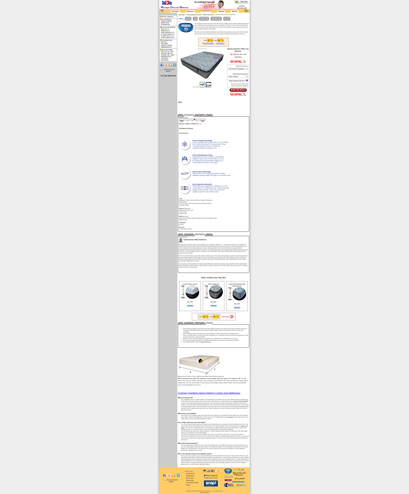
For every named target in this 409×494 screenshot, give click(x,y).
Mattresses (190, 11)
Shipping (226, 18)
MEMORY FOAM (165, 22)
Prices (180, 115)
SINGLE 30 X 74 (165, 29)
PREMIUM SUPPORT (166, 56)
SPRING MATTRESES (166, 21)
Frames (188, 484)
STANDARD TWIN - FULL (167, 53)
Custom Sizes (206, 11)
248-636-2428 (242, 8)
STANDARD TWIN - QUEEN (167, 55)
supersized (230, 417)
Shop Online (181, 14)
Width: (205, 40)
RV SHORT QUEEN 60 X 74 (168, 34)
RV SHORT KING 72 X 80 (167, 35)
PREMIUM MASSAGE (166, 47)
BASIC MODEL (164, 43)
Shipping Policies (206, 342)
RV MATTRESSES (165, 24)
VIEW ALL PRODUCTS (167, 16)
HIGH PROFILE (164, 60)
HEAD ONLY (164, 42)
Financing (221, 11)
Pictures (188, 18)
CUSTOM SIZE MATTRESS (168, 27)
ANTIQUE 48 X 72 (165, 30)
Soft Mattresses (190, 475)
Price (195, 18)
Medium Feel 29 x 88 (208, 14)
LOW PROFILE (164, 58)
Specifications (204, 18)
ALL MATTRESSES (166, 19)
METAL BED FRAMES (167, 49)
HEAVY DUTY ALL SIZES (167, 51)
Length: (215, 40)
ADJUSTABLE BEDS (167, 40)
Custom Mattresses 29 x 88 (194, 14)
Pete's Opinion (200, 115)
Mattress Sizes (190, 480)
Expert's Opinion (216, 18)
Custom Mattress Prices (192, 482)
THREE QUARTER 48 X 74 (167, 32)
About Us (235, 11)
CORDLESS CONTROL (166, 45)
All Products (175, 11)
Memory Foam (190, 477)
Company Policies (204, 492)
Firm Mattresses (190, 473)
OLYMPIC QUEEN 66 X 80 (167, 37)
